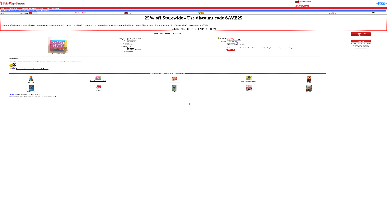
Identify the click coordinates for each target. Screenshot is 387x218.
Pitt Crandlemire (131, 40)
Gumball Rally (248, 90)
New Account (83, 12)
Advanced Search (45, 10)
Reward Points (231, 43)
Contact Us (21, 8)
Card (15, 10)
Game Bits (52, 8)
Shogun (309, 82)
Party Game (130, 48)
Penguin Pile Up (31, 91)
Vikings (174, 91)
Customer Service (13, 8)
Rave (307, 5)
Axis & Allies (10, 10)
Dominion (308, 91)
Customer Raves (39, 8)
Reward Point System (305, 1)
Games (6, 8)
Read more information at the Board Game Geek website (32, 69)
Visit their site (138, 38)
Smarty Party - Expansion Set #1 (98, 81)
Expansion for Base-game (134, 49)
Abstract (33, 10)
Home (2, 8)
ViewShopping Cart (332, 13)
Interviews (46, 8)
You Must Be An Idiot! (174, 82)
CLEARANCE (202, 29)
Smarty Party (31, 82)
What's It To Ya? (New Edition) (248, 81)
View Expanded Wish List (361, 48)
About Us (198, 104)
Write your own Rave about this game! (29, 94)
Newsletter (58, 8)
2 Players (28, 10)
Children (19, 10)
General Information (29, 8)
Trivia (129, 46)
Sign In (77, 12)
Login (354, 46)
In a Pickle (98, 90)
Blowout (38, 10)
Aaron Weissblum (132, 41)
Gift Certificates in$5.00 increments (208, 13)
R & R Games (131, 38)
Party (23, 10)
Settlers (4, 10)
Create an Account (363, 46)
